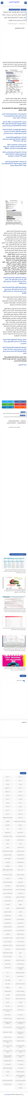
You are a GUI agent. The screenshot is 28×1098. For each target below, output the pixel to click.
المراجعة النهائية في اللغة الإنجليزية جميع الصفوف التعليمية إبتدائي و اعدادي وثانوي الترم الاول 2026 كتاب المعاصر (15, 591)
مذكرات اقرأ (20, 1014)
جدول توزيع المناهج (20, 972)
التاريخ (7, 847)
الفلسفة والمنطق (20, 908)
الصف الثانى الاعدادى (14, 9)
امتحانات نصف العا (20, 945)
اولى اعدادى (7, 949)
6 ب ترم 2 (8, 814)
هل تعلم (20, 1084)
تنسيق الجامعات (20, 964)
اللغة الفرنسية (7, 923)
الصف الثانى (20, 893)
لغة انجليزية (20, 1006)
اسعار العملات (20, 840)
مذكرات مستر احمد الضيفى (20, 1046)
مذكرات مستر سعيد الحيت (7, 1046)
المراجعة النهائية (7, 926)
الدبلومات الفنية (20, 874)
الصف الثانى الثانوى (20, 897)
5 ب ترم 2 (8, 810)
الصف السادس (7, 900)
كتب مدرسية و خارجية (20, 998)
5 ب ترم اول (20, 814)
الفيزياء (7, 908)
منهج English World (7, 1068)
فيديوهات (8, 987)
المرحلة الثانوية (20, 934)
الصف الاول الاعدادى (7, 882)
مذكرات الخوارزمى (20, 1018)
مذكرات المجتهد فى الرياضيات (7, 1023)
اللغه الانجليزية (20, 926)
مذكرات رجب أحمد (7, 1027)
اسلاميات (8, 840)
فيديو (20, 987)
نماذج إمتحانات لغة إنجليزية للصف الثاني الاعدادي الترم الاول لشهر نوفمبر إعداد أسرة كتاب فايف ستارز (14, 116)
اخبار (8, 828)
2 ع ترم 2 (20, 799)
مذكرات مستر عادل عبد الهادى (20, 1051)
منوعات (7, 1071)
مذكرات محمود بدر (20, 1040)
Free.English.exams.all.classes (20, 821)
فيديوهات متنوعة (20, 991)
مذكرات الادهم (8, 1014)
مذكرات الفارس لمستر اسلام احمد (20, 1023)
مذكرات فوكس (20, 1037)
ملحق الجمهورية (7, 1060)
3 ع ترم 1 (20, 806)
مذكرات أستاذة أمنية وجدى (7, 1010)
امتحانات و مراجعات (20, 949)
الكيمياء (20, 915)
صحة (7, 976)
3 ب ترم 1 (7, 799)
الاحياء (20, 843)
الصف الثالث (7, 886)
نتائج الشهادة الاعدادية (20, 1080)
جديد (8, 972)
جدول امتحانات (7, 967)
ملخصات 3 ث (20, 1068)
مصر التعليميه (20, 1060)
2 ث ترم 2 (20, 791)
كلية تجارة (8, 998)
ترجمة (20, 956)
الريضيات (8, 878)
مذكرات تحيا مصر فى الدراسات (20, 1028)
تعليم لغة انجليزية (20, 960)
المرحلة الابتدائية (20, 930)
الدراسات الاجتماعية (7, 874)
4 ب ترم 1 (8, 806)
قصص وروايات (7, 991)
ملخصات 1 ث (20, 1064)
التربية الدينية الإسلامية (8, 851)
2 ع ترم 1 (23, 9)
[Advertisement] (14, 46)
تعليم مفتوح (7, 960)
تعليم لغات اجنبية (8, 956)
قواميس (7, 995)
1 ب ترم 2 (7, 776)
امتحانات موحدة (20, 941)
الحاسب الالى (20, 869)
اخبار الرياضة (7, 832)
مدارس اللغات (20, 1009)
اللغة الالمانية (8, 915)
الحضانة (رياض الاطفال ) (8, 870)
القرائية (20, 912)
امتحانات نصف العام (7, 945)
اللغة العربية (20, 923)
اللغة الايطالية (8, 919)
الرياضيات (20, 878)
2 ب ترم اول (7, 788)
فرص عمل (7, 983)
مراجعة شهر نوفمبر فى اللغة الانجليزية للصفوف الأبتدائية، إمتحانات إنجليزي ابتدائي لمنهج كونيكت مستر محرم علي (14, 131)
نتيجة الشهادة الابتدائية (7, 1080)
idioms (20, 828)
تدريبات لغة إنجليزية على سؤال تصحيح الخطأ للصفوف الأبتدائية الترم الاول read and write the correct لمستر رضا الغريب (14, 123)
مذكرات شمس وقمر (7, 1032)
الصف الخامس (7, 897)
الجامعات (8, 862)
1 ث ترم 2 (7, 780)
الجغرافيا (20, 866)
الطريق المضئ (14, 2)
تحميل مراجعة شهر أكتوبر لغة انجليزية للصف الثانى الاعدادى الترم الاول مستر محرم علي (14, 341)
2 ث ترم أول (7, 791)
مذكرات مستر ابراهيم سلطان (7, 1041)
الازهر (8, 843)
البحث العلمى (20, 847)
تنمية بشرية (7, 964)
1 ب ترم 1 (20, 776)
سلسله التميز (20, 976)
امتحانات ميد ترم (10, 423)
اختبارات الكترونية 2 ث (20, 836)
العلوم (20, 904)
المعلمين (8, 934)
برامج (20, 952)
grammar (8, 825)
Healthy (7, 821)
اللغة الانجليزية (21, 423)
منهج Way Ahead (20, 1071)
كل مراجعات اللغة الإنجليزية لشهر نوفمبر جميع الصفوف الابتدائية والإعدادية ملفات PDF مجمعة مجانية (14, 163)
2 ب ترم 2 (20, 788)
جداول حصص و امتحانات (20, 968)
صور (20, 980)
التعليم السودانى (20, 858)
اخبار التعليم (20, 832)
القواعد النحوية (7, 912)
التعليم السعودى (7, 855)
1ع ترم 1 (20, 784)
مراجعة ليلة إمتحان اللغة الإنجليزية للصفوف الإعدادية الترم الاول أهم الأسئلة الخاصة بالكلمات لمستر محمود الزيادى (15, 571)
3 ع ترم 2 (7, 802)
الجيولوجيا (7, 866)
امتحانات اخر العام (20, 938)
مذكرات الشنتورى (7, 1018)
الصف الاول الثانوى (20, 886)
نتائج (8, 1075)
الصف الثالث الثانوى (7, 889)
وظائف (20, 1088)
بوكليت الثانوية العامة (7, 952)
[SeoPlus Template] (23, 1095)
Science (20, 825)
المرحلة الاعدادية (7, 930)
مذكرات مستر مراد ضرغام (20, 1056)
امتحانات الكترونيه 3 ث (7, 938)
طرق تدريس (7, 980)
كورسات (20, 1002)
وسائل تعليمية (7, 1084)
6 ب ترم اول (20, 817)
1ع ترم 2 (7, 784)
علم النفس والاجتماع (20, 983)
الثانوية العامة (8, 858)
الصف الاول (20, 882)
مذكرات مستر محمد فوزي (7, 1051)
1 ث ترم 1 (20, 780)
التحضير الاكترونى (20, 851)
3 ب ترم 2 (20, 802)
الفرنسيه (8, 904)
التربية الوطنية (20, 855)
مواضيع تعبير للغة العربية (20, 1076)
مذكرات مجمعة (7, 1037)
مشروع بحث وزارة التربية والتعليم (8, 1056)
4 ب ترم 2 (20, 810)
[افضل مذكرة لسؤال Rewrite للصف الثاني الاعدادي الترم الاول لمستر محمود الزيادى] (14, 622)
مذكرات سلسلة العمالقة (20, 1033)
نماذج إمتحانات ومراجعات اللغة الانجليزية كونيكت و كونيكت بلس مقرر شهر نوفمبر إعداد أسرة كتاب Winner (14, 146)
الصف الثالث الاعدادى (20, 889)
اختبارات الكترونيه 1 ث (7, 836)
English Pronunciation (7, 817)
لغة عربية (7, 1006)
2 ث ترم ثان (20, 795)
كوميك (7, 1002)
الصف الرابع (20, 900)
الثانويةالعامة (20, 862)
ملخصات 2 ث (7, 1064)
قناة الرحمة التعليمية (20, 995)
